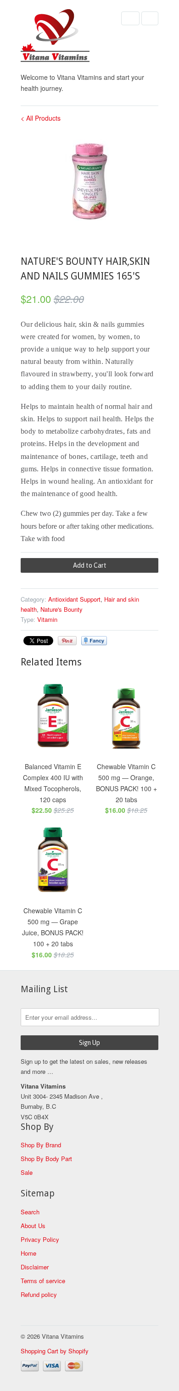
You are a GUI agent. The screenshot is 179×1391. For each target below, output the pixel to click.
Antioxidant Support (74, 599)
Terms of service (43, 1280)
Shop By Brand (41, 1144)
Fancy (94, 640)
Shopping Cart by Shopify (55, 1350)
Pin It (67, 640)
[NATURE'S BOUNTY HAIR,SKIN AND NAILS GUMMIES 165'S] (89, 181)
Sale (27, 1172)
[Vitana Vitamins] (66, 37)
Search (30, 1211)
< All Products (41, 118)
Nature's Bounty (61, 609)
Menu (130, 18)
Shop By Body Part (46, 1158)
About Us (33, 1225)
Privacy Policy (40, 1239)
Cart (149, 18)
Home (28, 1253)
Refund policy (39, 1294)
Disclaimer (35, 1267)
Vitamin (47, 619)
